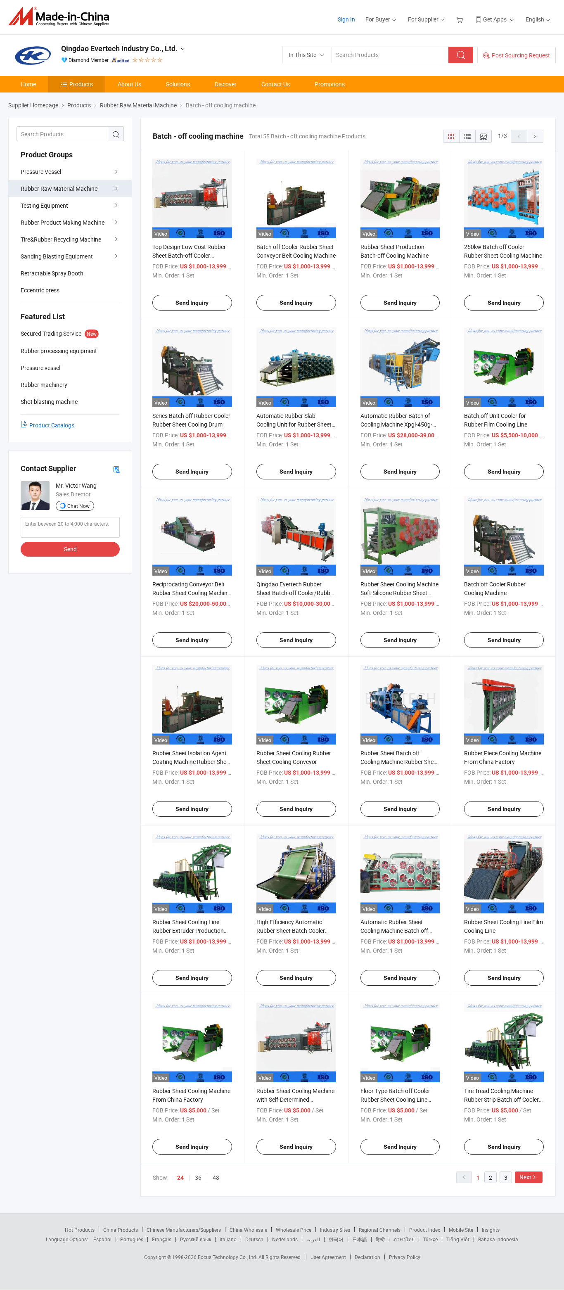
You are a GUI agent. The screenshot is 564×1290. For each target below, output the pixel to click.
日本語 (359, 1239)
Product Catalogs (51, 425)
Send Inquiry (192, 302)
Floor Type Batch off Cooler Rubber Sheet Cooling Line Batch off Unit (395, 1099)
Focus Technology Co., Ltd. (228, 1257)
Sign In (346, 19)
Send (70, 549)
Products (81, 84)
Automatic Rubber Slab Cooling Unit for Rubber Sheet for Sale (294, 424)
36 (198, 1177)
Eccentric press (40, 290)
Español (102, 1239)
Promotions (330, 84)
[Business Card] (116, 468)
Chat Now (78, 506)
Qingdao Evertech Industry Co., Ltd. (119, 48)
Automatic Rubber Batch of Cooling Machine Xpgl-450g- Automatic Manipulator (396, 424)
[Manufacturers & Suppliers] (61, 16)
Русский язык (195, 1239)
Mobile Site (461, 1229)
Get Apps (495, 19)
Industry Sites (335, 1229)
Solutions (178, 84)
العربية (313, 1239)
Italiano (228, 1239)
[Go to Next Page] (535, 136)
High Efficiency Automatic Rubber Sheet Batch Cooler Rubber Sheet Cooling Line (290, 930)
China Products (120, 1229)
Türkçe (430, 1239)
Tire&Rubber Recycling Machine (61, 239)
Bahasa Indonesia (498, 1239)
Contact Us (275, 84)
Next (525, 1177)
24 (180, 1177)
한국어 (336, 1239)
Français (161, 1239)
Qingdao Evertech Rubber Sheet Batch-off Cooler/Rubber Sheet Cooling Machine (295, 592)
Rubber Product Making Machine (62, 222)
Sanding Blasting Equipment (57, 256)
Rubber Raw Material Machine (59, 188)
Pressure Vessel (41, 171)
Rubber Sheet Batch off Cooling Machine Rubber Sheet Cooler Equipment (399, 761)
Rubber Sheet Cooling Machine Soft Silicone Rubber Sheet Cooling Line (399, 592)
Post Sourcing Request (521, 55)
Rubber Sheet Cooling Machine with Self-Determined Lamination (295, 1099)
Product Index (424, 1229)
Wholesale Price (293, 1229)
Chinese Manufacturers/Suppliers (184, 1229)
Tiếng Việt (457, 1239)
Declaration (367, 1257)
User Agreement (328, 1257)
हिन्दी (380, 1239)
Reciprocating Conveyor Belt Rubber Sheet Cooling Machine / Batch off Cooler (191, 592)
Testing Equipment (44, 205)
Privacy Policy (404, 1257)
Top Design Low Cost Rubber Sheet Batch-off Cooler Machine (189, 255)
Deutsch (254, 1239)
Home (28, 84)
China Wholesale (248, 1229)
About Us (129, 84)
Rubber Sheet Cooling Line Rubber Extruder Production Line (188, 930)
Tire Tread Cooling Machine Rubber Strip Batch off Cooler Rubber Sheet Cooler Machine (501, 1099)
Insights (491, 1229)
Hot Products (80, 1229)
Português (131, 1239)
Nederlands (285, 1239)
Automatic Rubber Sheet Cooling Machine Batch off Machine (394, 930)
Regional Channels (379, 1229)
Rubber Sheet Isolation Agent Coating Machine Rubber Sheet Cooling (191, 761)
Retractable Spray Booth (52, 273)
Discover (226, 84)
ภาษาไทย (404, 1239)
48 (216, 1177)
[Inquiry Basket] (460, 19)
